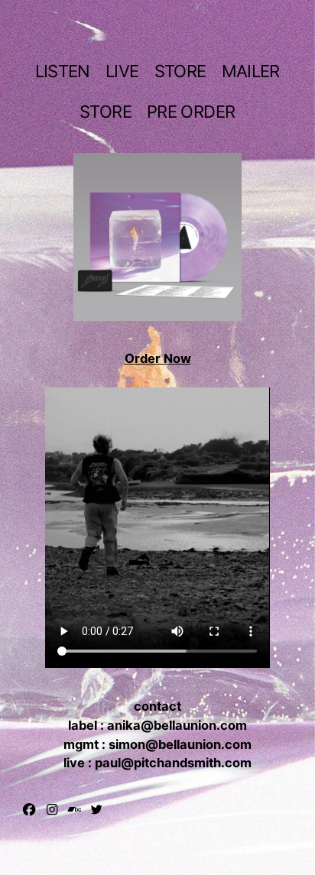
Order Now (158, 358)
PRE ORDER (191, 112)
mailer (251, 71)
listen (62, 71)
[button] (29, 809)
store (180, 71)
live (122, 71)
